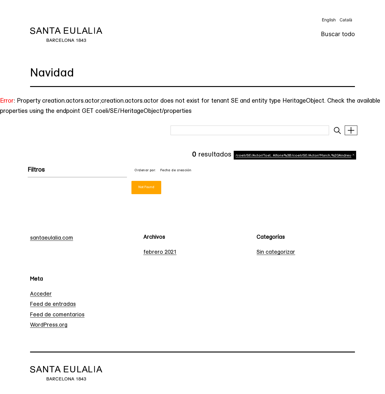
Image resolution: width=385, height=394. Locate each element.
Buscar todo (338, 34)
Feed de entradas (53, 304)
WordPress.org (48, 325)
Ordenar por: (145, 170)
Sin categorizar (276, 252)
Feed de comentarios (57, 315)
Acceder (41, 294)
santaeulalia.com (51, 238)
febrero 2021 (160, 252)
